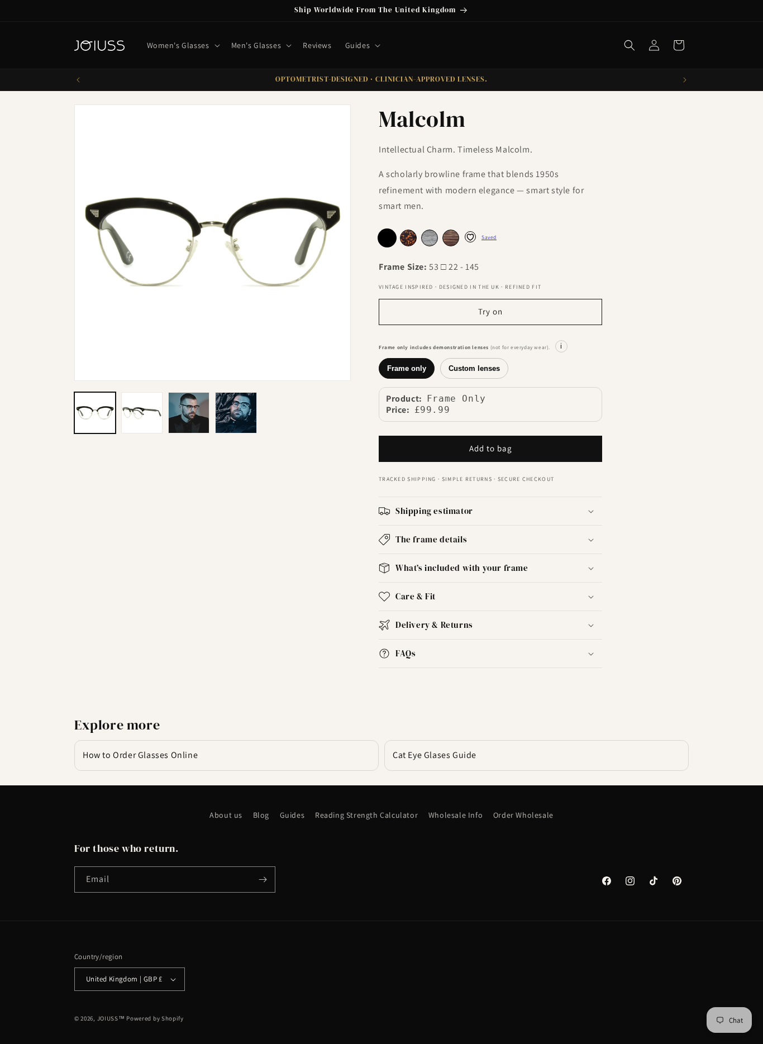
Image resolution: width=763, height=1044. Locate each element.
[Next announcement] (685, 79)
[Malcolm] (408, 238)
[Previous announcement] (78, 79)
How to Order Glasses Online (140, 755)
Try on (490, 311)
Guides (292, 815)
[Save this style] (470, 236)
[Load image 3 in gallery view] (188, 412)
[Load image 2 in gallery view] (142, 412)
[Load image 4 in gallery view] (235, 412)
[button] (182, 45)
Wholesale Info (455, 815)
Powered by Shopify (155, 1018)
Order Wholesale (523, 815)
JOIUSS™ (111, 1018)
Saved (489, 237)
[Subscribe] (262, 879)
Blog (261, 815)
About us (225, 815)
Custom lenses (474, 368)
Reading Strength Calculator (366, 815)
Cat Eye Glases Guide (434, 755)
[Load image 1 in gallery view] (95, 412)
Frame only (406, 368)
